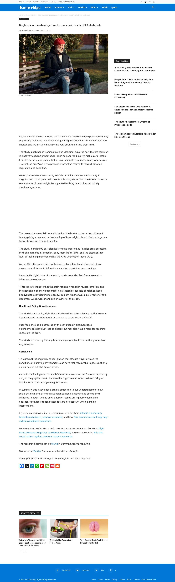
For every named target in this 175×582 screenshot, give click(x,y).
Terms (107, 580)
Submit (36, 1)
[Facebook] (141, 2)
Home (48, 7)
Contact (137, 580)
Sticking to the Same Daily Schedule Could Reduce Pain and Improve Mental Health (133, 109)
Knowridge (26, 30)
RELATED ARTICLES (30, 513)
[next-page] (24, 550)
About (21, 1)
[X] (154, 2)
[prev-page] (20, 550)
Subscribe (45, 1)
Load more (134, 144)
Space (114, 7)
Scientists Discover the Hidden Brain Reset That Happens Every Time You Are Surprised (32, 543)
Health (81, 7)
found (54, 443)
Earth (105, 7)
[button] (153, 7)
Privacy (114, 580)
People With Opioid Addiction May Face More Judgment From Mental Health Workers (133, 82)
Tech (70, 7)
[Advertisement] (63, 116)
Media (54, 1)
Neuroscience (31, 15)
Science (58, 7)
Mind (93, 7)
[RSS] (150, 2)
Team (28, 1)
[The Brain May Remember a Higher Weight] (64, 528)
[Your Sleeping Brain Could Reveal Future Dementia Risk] (94, 528)
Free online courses (67, 1)
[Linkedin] (145, 2)
